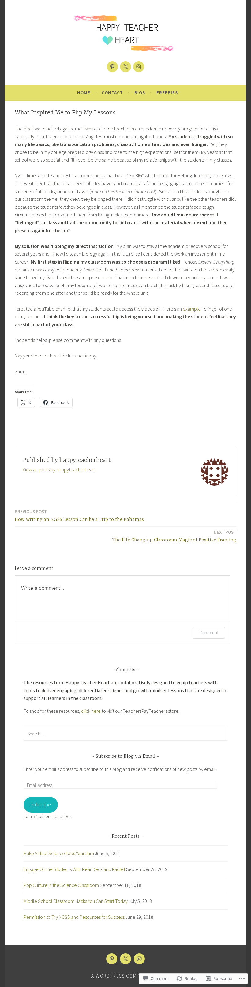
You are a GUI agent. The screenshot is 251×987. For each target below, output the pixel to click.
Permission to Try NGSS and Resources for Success (74, 917)
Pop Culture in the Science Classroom (61, 885)
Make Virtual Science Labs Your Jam (59, 853)
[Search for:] (125, 734)
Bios (139, 92)
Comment (209, 632)
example (192, 309)
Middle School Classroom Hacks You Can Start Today (76, 901)
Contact (112, 92)
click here (91, 711)
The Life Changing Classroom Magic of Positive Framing (174, 536)
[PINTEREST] (112, 959)
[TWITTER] (125, 959)
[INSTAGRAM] (139, 959)
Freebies (167, 92)
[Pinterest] (112, 67)
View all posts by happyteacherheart (59, 469)
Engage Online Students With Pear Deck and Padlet (74, 869)
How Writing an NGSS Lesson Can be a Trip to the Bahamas (79, 515)
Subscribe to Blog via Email (125, 756)
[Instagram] (139, 67)
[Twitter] (125, 67)
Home (83, 92)
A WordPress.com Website (125, 976)
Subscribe (41, 804)
